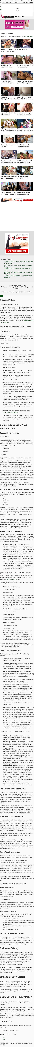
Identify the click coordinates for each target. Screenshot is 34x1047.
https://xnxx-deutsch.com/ (10, 412)
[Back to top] (31, 1044)
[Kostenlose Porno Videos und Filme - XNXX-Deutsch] (13, 15)
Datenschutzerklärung (15, 285)
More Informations (23, 7)
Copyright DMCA (14, 287)
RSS (22, 287)
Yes (4, 1038)
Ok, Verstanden (13, 7)
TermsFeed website (11, 579)
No (4, 1039)
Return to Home (28, 36)
